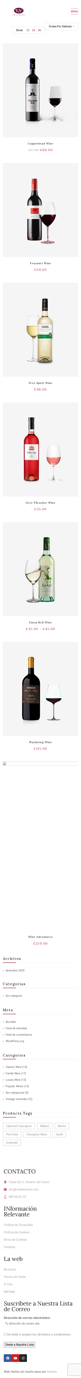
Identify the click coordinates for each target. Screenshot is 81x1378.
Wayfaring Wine (40, 742)
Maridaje (9, 1291)
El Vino (8, 1284)
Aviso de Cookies (15, 1239)
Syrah (59, 1134)
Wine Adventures (40, 937)
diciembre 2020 (15, 970)
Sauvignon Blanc (37, 1134)
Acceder (11, 1022)
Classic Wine (13, 1067)
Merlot (62, 1126)
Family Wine (13, 1073)
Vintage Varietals (16, 1099)
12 (27, 30)
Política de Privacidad (18, 1225)
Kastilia (52, 1371)
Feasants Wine (40, 263)
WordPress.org (15, 1041)
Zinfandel (12, 1142)
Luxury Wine (13, 1080)
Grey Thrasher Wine (40, 502)
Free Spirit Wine (41, 383)
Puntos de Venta (15, 1277)
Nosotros (10, 1269)
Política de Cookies (17, 1232)
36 (39, 30)
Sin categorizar (15, 1092)
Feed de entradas (16, 1028)
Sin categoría (14, 995)
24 (33, 30)
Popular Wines (14, 1086)
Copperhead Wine (40, 143)
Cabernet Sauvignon (19, 1126)
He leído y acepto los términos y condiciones (39, 1334)
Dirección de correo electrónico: (27, 1318)
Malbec (45, 1126)
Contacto (9, 1247)
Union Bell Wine (40, 622)
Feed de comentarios (19, 1034)
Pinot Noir (12, 1134)
